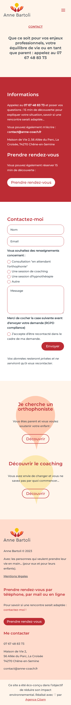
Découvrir (35, 439)
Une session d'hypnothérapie (32, 276)
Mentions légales (16, 576)
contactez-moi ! (15, 610)
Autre (16, 281)
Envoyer (52, 346)
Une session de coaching (30, 271)
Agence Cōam (35, 699)
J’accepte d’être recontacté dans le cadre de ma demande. (34, 336)
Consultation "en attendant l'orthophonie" (29, 264)
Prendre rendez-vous (31, 182)
